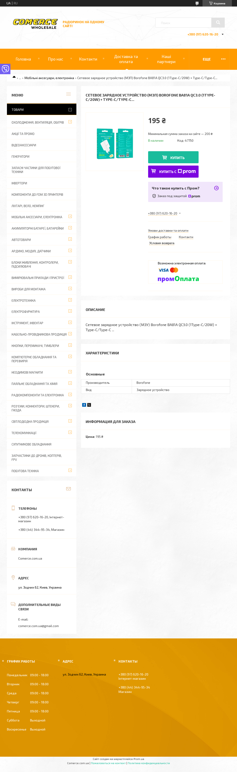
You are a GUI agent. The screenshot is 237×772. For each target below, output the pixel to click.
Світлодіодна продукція (30, 421)
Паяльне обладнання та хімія (34, 384)
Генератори (20, 156)
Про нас (55, 58)
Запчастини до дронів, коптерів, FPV (37, 457)
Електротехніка (24, 300)
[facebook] (84, 405)
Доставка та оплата (126, 59)
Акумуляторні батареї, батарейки (38, 228)
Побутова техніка (25, 471)
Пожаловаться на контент (108, 763)
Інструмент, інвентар (27, 323)
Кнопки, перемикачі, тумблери (35, 346)
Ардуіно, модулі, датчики (31, 251)
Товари (18, 110)
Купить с (168, 171)
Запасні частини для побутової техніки (36, 170)
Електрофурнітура (26, 312)
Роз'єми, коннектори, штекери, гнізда (36, 408)
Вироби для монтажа (29, 289)
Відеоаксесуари (24, 145)
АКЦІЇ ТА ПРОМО (23, 134)
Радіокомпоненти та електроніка (38, 395)
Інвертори (19, 183)
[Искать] (218, 22)
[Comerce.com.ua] (35, 28)
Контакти (88, 58)
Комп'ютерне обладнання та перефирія (34, 359)
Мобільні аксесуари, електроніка (49, 78)
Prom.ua (139, 758)
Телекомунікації (24, 433)
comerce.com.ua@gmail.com (38, 626)
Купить (177, 157)
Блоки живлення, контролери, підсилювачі (35, 264)
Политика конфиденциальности (149, 763)
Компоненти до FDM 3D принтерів (37, 194)
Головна (23, 58)
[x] (89, 405)
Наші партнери (166, 59)
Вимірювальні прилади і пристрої (38, 278)
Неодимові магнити (27, 372)
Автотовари (21, 240)
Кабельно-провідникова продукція (39, 334)
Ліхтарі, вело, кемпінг (28, 206)
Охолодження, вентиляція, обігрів (38, 122)
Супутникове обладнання (31, 444)
